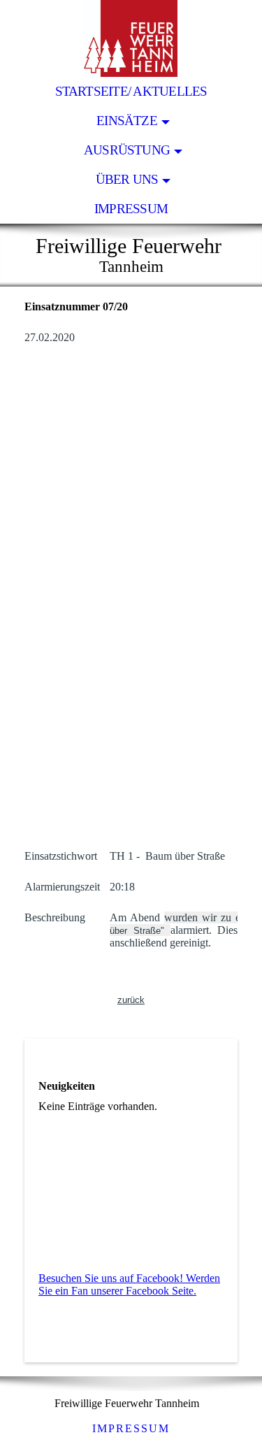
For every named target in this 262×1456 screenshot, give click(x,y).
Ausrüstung (127, 150)
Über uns (127, 179)
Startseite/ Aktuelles (131, 91)
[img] (131, 38)
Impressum (131, 208)
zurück (131, 1000)
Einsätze (126, 120)
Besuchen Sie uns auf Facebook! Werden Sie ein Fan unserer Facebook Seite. (129, 1284)
